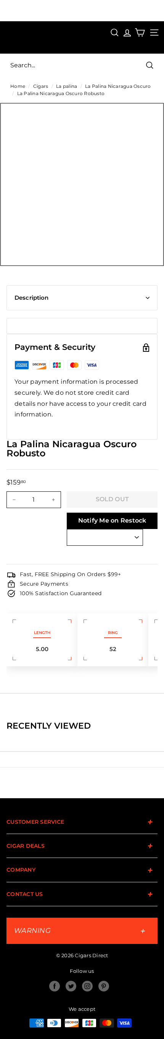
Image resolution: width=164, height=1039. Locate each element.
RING (113, 632)
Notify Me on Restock (112, 520)
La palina (66, 86)
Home (17, 86)
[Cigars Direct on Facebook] (54, 986)
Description (31, 297)
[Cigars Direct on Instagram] (87, 986)
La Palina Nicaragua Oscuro (118, 86)
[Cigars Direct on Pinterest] (103, 986)
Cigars (40, 86)
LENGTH (42, 632)
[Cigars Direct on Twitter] (71, 986)
